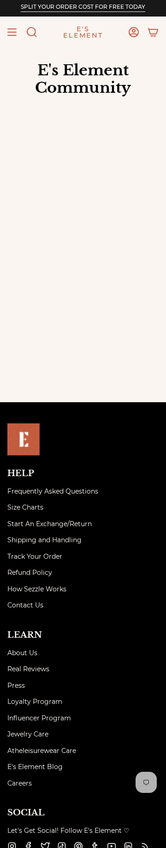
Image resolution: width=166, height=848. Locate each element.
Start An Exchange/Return (49, 524)
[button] (32, 32)
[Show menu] (12, 32)
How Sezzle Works (36, 589)
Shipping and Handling (44, 540)
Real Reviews (28, 669)
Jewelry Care (27, 734)
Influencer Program (39, 718)
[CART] (153, 32)
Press (16, 685)
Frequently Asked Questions (52, 491)
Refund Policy (29, 572)
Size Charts (25, 507)
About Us (22, 653)
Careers (19, 783)
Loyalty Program (34, 701)
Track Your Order (34, 556)
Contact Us (25, 605)
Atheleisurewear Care (41, 751)
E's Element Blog (35, 767)
